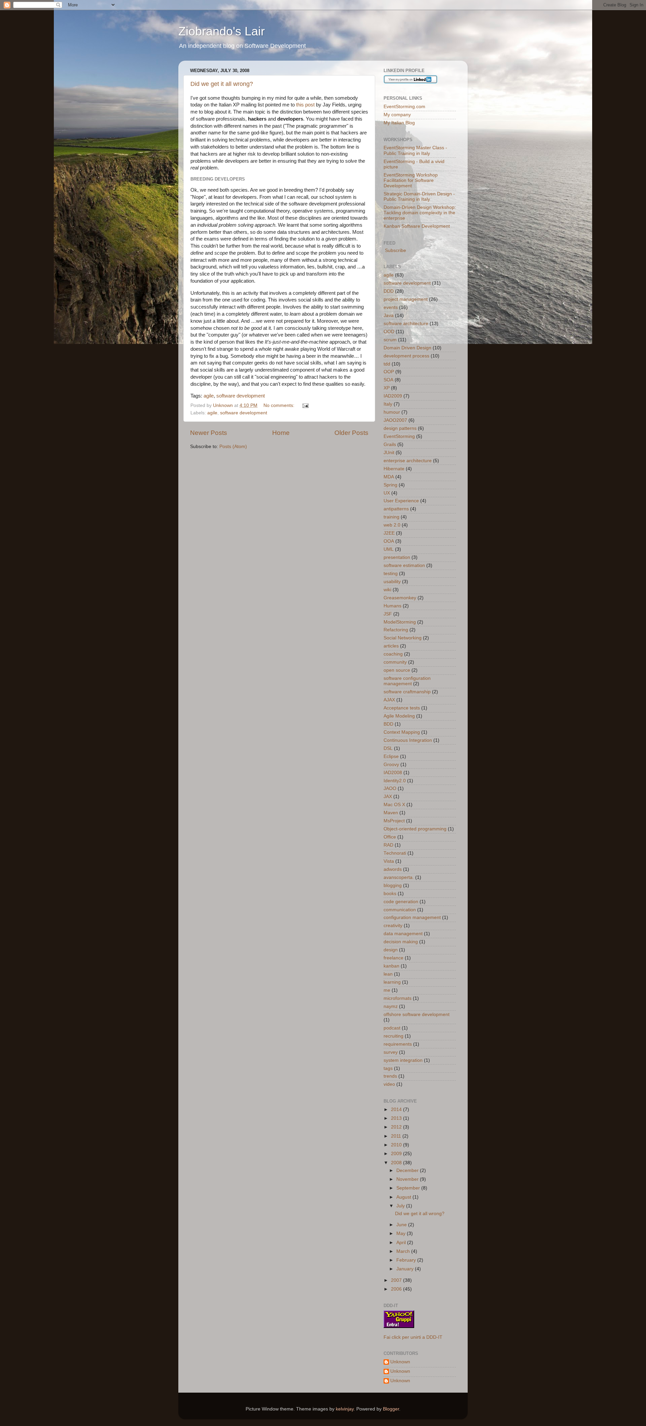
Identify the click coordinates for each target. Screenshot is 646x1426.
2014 (397, 1109)
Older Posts (351, 432)
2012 (397, 1127)
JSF (388, 613)
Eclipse (391, 756)
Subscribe (395, 250)
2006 (397, 1289)
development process (406, 355)
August (404, 1197)
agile (209, 396)
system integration (403, 1060)
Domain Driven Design (407, 347)
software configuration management (407, 681)
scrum (390, 339)
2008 (397, 1162)
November (408, 1179)
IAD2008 (393, 772)
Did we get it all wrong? (221, 84)
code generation (401, 901)
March (403, 1251)
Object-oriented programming (415, 828)
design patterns (400, 428)
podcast (392, 1028)
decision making (401, 941)
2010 (397, 1144)
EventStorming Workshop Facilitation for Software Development (411, 180)
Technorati (395, 853)
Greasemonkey (400, 597)
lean (388, 974)
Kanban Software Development (417, 226)
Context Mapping (402, 732)
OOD (389, 331)
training (391, 516)
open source (397, 670)
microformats (397, 998)
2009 (397, 1153)
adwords (393, 869)
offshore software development (417, 1014)
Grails (390, 444)
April (401, 1242)
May (401, 1233)
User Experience (401, 500)
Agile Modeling (399, 716)
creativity (393, 925)
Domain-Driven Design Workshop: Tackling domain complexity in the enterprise (420, 213)
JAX (388, 796)
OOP (389, 371)
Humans (392, 605)
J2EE (389, 533)
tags (388, 1068)
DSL (388, 748)
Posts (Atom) (233, 446)
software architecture (406, 323)
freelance (393, 957)
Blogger (391, 1409)
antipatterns (396, 508)
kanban (391, 966)
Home (281, 432)
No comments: (279, 405)
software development (240, 396)
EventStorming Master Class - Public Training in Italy (415, 150)
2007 (397, 1280)
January (405, 1268)
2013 (397, 1118)
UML (389, 549)
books (390, 893)
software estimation (404, 565)
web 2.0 (392, 525)
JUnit (389, 452)
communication (400, 909)
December (408, 1170)
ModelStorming (400, 622)
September (408, 1188)
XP (387, 387)
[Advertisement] (269, 470)
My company (397, 114)
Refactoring (396, 629)
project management (406, 299)
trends (390, 1076)
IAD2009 (393, 396)
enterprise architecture (408, 460)
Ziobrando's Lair (221, 31)
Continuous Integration (408, 740)
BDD (388, 724)
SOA (388, 379)
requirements (398, 1044)
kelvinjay (345, 1409)
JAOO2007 (395, 420)
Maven (391, 812)
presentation (397, 557)
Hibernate (394, 468)
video (389, 1084)
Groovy (391, 764)
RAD (388, 845)
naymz (391, 1006)
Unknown (400, 1361)
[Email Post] (305, 405)
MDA (389, 476)
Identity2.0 (395, 780)
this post (305, 104)
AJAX (389, 699)
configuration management (412, 917)
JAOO (390, 788)
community (395, 662)
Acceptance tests (402, 707)
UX (387, 493)
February (406, 1260)
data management (403, 933)
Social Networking (403, 637)
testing (391, 573)
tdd (387, 364)
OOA (389, 541)
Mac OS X (394, 804)
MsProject (394, 820)
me (387, 990)
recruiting (393, 1036)
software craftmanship (407, 691)
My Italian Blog (399, 122)
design (391, 949)
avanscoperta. (399, 877)
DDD (389, 291)
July (401, 1205)
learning (392, 982)
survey (391, 1052)
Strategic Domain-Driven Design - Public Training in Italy (419, 196)
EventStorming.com (404, 106)
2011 (396, 1136)
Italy (388, 404)
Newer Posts (208, 432)
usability (392, 581)
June (402, 1224)
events (391, 307)
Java (389, 315)
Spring (390, 484)
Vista (389, 861)
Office (390, 836)
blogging (393, 885)
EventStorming (399, 436)
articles (391, 645)
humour (392, 412)
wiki (387, 589)
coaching (393, 654)
